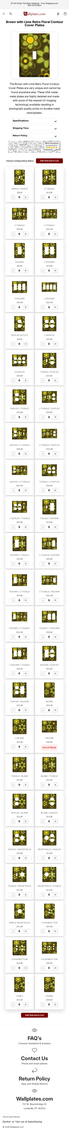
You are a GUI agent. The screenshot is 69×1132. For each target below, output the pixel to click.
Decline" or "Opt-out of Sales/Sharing (22, 1121)
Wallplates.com (17, 1127)
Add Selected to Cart (49, 161)
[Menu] (3, 13)
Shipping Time (21, 128)
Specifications (21, 120)
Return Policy (20, 135)
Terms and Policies (11, 1117)
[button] (20, 177)
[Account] (58, 13)
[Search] (10, 13)
